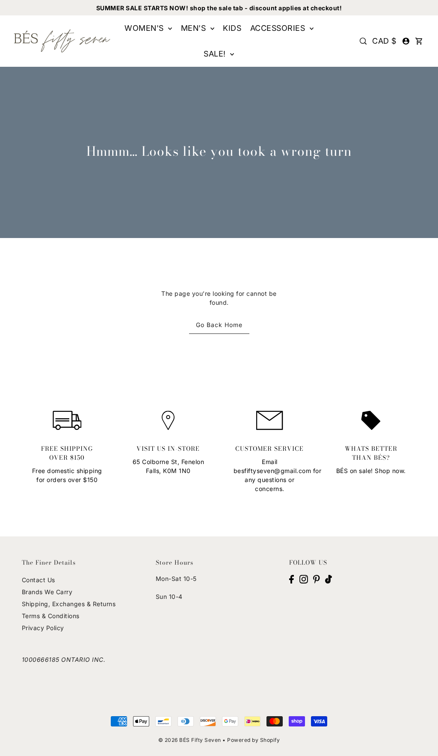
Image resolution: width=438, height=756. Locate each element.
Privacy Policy (43, 627)
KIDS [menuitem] (232, 28)
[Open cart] (418, 41)
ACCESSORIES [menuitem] (279, 28)
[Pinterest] (316, 578)
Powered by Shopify (253, 740)
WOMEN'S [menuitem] (145, 28)
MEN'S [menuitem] (194, 28)
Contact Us (38, 579)
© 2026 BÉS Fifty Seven (189, 740)
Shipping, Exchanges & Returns (69, 603)
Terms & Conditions (51, 615)
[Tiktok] (328, 578)
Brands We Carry (47, 591)
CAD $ (384, 40)
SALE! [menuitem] (216, 53)
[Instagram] (303, 578)
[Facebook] (291, 578)
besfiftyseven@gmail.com (272, 470)
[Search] (363, 41)
